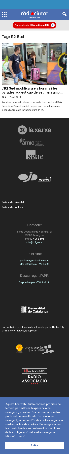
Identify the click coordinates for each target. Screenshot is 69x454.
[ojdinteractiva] (34, 178)
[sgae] (34, 154)
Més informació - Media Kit (34, 264)
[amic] (34, 142)
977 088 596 (36, 238)
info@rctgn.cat (34, 242)
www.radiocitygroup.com (23, 330)
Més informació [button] (15, 436)
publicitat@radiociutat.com (34, 260)
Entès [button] (34, 445)
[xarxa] (34, 129)
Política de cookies (12, 207)
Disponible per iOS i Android (34, 282)
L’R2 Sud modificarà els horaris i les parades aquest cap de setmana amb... (32, 90)
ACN (4, 97)
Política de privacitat (13, 202)
